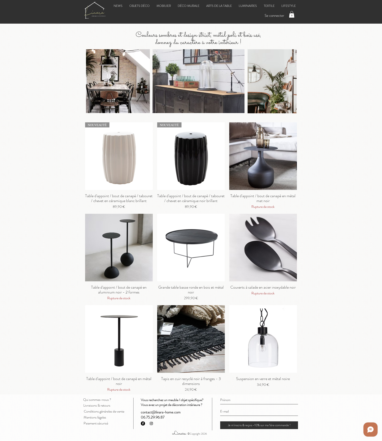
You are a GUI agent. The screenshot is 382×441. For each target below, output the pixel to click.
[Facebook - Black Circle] (143, 423)
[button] (291, 14)
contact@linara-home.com (161, 412)
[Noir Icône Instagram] (151, 423)
